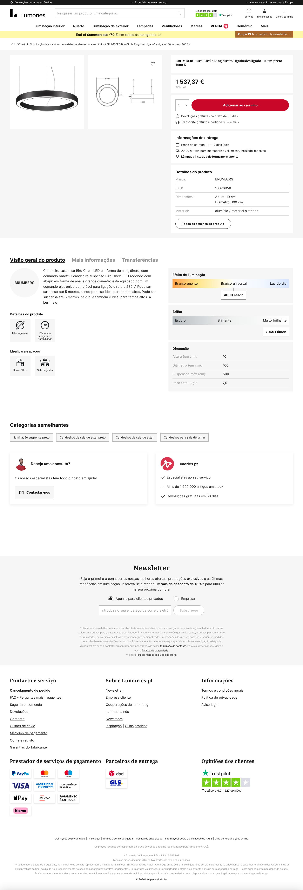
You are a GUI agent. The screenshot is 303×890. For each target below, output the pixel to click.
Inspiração (114, 726)
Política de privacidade (155, 650)
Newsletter (114, 690)
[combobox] (119, 13)
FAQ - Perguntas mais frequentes (35, 697)
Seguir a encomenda (26, 704)
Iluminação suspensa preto (31, 437)
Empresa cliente (118, 697)
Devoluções (19, 711)
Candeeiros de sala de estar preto (83, 437)
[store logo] (27, 13)
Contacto (17, 719)
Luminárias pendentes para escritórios (83, 44)
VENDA (216, 26)
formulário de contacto (173, 646)
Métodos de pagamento (28, 733)
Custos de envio (22, 726)
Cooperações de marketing (127, 704)
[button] (153, 64)
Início (13, 44)
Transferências (140, 260)
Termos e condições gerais (222, 690)
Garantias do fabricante (28, 747)
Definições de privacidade (70, 838)
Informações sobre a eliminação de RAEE (188, 838)
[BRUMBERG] (24, 282)
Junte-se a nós (117, 711)
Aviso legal (209, 704)
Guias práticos (136, 726)
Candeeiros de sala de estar (135, 437)
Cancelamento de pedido (30, 690)
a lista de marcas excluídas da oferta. (156, 655)
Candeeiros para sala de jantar (184, 437)
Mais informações (93, 260)
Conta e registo (22, 740)
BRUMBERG (224, 179)
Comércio (23, 44)
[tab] (37, 260)
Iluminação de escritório (45, 44)
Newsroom (114, 719)
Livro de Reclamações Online (231, 838)
